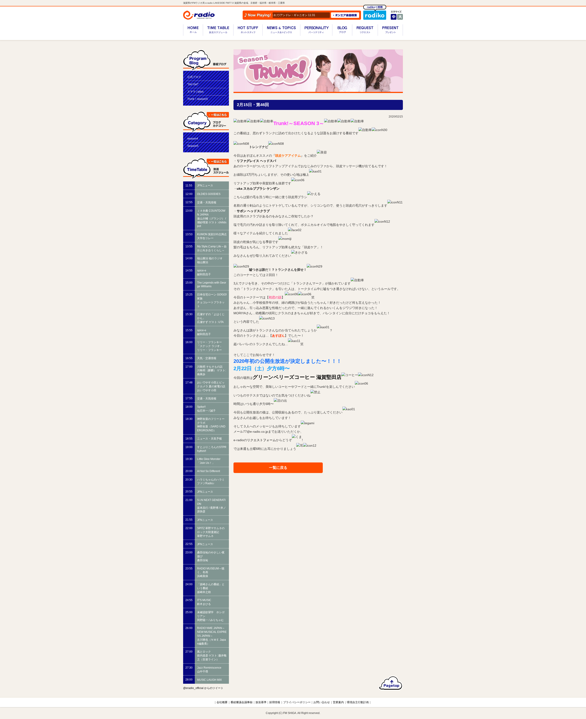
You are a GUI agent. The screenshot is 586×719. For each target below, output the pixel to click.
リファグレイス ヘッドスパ (256, 161)
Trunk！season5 (197, 99)
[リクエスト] (365, 30)
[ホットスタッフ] (247, 30)
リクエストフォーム (261, 440)
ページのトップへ (390, 683)
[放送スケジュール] (218, 30)
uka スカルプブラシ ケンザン (258, 188)
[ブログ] (342, 30)
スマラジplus (195, 91)
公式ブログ (194, 77)
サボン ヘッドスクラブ (253, 211)
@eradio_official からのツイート (203, 688)
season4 (192, 138)
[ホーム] (193, 30)
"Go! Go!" (192, 84)
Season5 (192, 146)
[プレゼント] (390, 30)
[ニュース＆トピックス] (281, 30)
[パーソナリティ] (316, 30)
